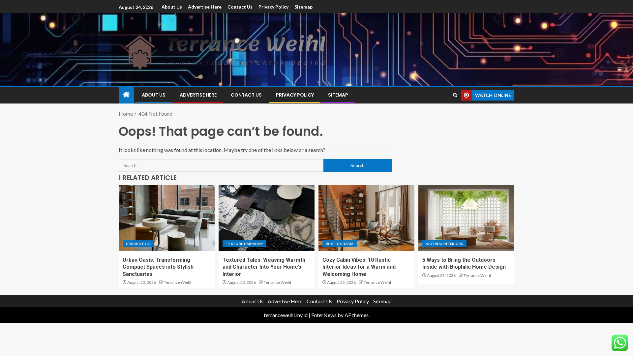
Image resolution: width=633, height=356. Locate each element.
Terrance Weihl (177, 282)
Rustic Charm (339, 244)
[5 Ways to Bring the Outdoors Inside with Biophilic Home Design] (466, 218)
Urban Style (138, 244)
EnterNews (324, 315)
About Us (172, 7)
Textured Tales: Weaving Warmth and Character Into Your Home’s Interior (264, 267)
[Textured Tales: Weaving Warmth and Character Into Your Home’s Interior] (267, 218)
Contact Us (240, 7)
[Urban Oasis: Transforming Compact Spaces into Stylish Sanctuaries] (167, 218)
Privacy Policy (273, 7)
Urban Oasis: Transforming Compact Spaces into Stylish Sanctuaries (158, 267)
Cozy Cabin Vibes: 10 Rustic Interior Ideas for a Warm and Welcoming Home (359, 267)
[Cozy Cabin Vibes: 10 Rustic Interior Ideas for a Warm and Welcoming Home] (366, 218)
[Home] (126, 95)
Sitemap (303, 7)
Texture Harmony (244, 244)
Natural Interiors (444, 244)
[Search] (455, 95)
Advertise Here (205, 7)
